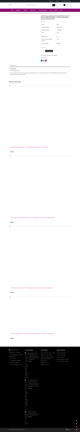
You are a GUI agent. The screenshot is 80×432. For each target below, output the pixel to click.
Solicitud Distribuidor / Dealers (62, 359)
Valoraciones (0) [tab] (13, 65)
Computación (13, 13)
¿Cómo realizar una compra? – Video (48, 352)
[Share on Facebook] (41, 60)
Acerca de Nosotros (43, 10)
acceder (14, 74)
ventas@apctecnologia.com (15, 360)
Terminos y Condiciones (61, 355)
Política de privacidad (61, 352)
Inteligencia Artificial (45, 364)
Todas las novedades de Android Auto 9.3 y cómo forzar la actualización (47, 359)
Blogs (51, 10)
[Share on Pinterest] (46, 60)
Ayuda (61, 10)
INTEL (52, 55)
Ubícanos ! (56, 10)
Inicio (12, 10)
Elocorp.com (14, 429)
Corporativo (33, 10)
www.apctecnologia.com (15, 362)
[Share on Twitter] (44, 60)
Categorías (18, 10)
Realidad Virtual (44, 362)
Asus (45, 57)
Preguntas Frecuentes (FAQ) (46, 355)
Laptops (17, 13)
